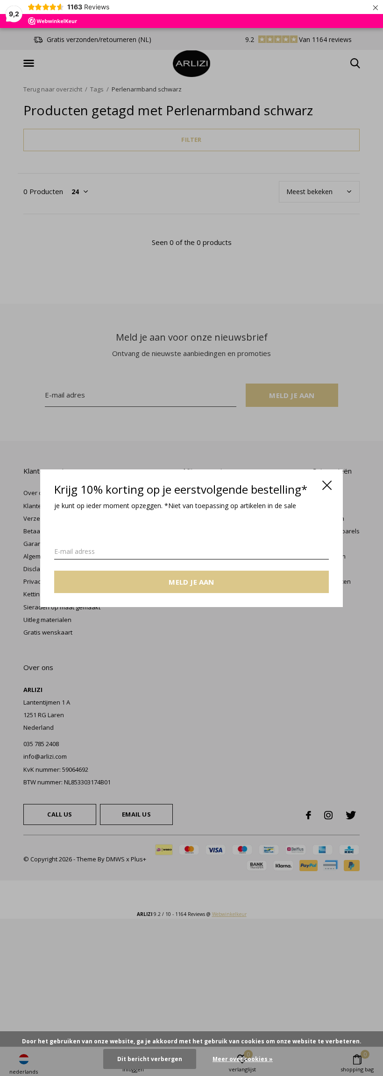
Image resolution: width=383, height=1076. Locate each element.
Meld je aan (191, 581)
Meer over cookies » (243, 1059)
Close (327, 485)
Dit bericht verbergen (149, 1059)
